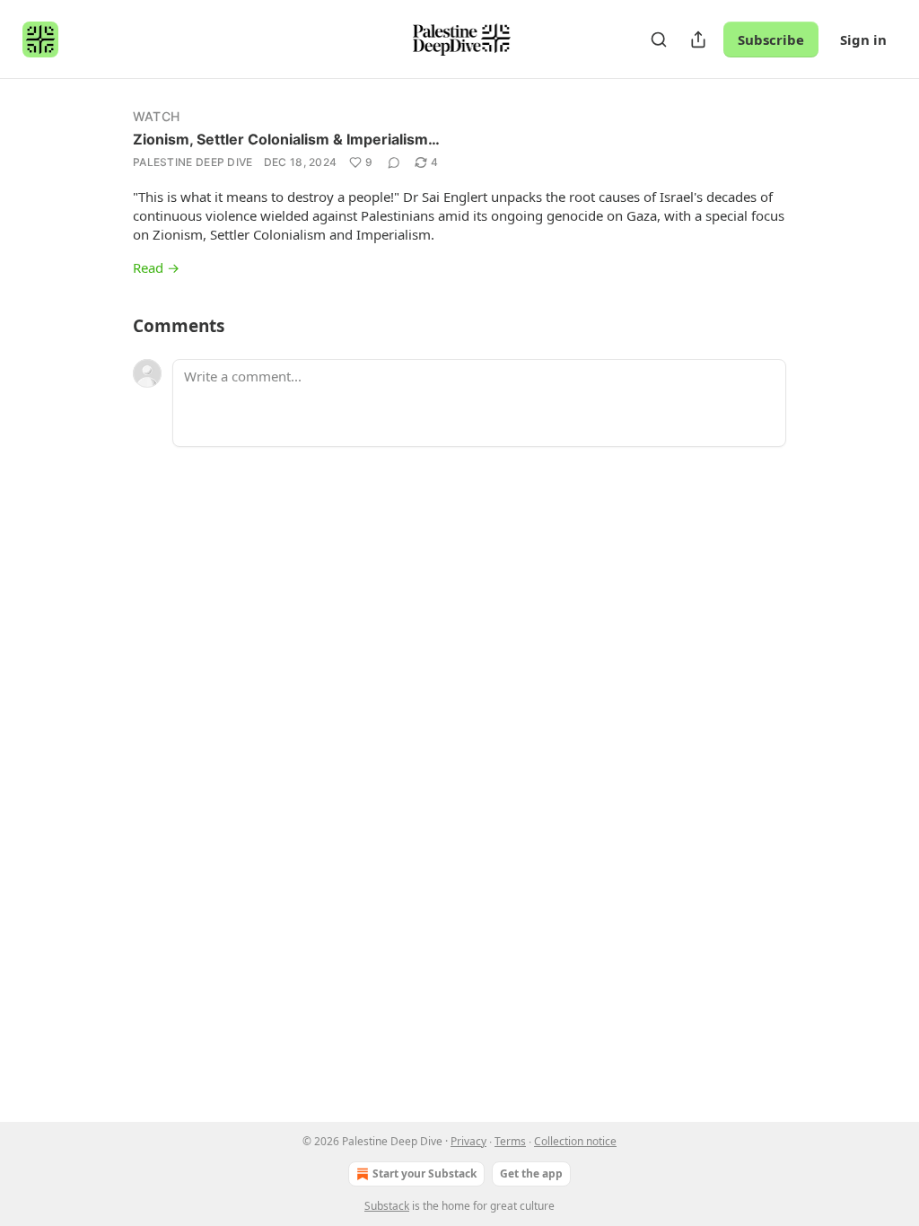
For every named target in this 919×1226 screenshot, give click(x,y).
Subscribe (771, 39)
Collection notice (575, 1141)
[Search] (659, 39)
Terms (510, 1141)
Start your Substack (424, 1173)
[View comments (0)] (394, 162)
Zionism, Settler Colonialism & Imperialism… (286, 139)
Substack (386, 1205)
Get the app (531, 1173)
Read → (156, 267)
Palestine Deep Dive (193, 162)
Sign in (863, 39)
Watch (156, 116)
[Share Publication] (698, 39)
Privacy (468, 1141)
